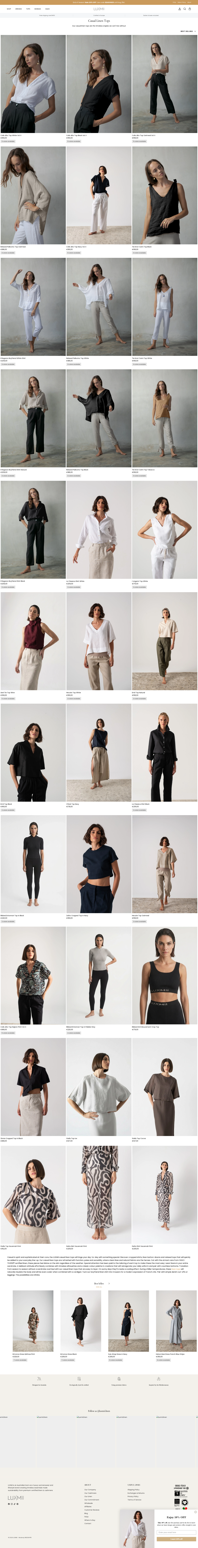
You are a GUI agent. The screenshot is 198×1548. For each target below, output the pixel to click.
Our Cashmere (90, 1493)
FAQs (174, 2)
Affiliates (87, 1506)
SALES (47, 9)
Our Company (90, 1490)
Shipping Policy (133, 1490)
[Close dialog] (195, 1511)
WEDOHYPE (28, 1537)
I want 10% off (176, 1539)
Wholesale (88, 1503)
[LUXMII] (99, 9)
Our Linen (88, 1496)
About (189, 2)
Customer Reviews (91, 1510)
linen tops (176, 1269)
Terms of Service (134, 1500)
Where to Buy (89, 1520)
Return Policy (182, 2)
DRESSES (18, 9)
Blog (86, 1513)
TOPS (28, 9)
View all (99, 1287)
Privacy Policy (133, 1496)
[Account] (179, 9)
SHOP (9, 9)
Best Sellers (99, 1283)
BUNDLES (38, 9)
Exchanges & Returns (136, 1493)
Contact (87, 1523)
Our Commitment (91, 1500)
